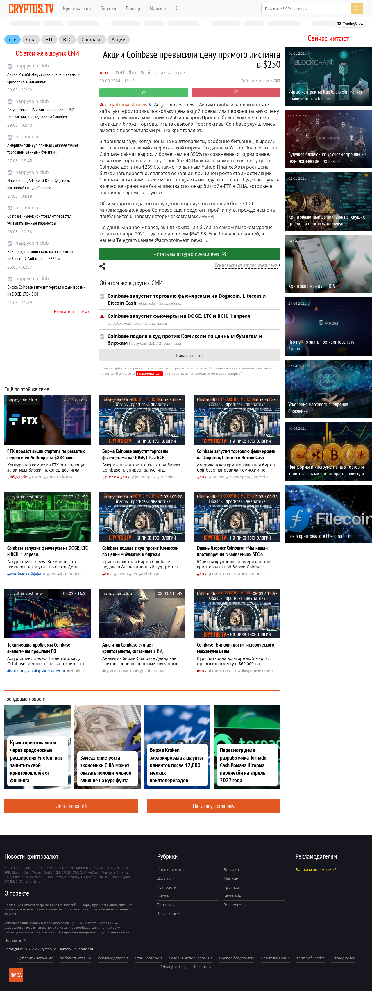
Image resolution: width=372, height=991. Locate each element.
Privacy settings (173, 966)
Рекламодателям (113, 957)
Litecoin (167, 477)
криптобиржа (60, 477)
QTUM (9, 881)
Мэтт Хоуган (21, 670)
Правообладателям (236, 957)
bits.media (26, 136)
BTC (67, 39)
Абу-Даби (19, 477)
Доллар (133, 8)
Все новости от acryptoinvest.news (246, 265)
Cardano (36, 877)
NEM (56, 872)
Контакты (203, 966)
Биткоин (108, 8)
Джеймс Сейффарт (28, 573)
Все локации (168, 913)
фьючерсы (145, 477)
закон (122, 573)
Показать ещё (190, 355)
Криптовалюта (77, 8)
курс (142, 670)
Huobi (49, 877)
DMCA (16, 975)
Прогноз (231, 887)
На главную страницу (213, 805)
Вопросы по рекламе (315, 869)
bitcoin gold (121, 877)
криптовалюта (225, 573)
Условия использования (190, 957)
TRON (70, 867)
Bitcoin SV (20, 877)
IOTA (111, 867)
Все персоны (234, 904)
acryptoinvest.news (126, 104)
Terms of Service (310, 957)
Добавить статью (75, 957)
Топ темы (165, 904)
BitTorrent (23, 881)
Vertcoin (108, 872)
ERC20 (66, 872)
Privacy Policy (343, 957)
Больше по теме (72, 311)
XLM (83, 872)
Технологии (168, 887)
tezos (59, 877)
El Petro (122, 867)
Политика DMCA (275, 957)
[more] (176, 8)
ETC (75, 872)
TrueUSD (103, 877)
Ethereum (24, 867)
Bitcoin (218, 477)
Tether (37, 872)
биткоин (265, 670)
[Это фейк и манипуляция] (236, 92)
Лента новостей (71, 805)
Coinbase (91, 39)
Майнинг (158, 8)
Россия (112, 477)
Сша (31, 39)
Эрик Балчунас (51, 670)
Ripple (59, 867)
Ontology (72, 877)
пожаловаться (149, 373)
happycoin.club (32, 66)
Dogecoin (88, 877)
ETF (49, 39)
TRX (92, 867)
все (12, 39)
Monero (82, 867)
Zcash (101, 867)
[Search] (357, 8)
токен (37, 477)
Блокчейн (232, 896)
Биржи (163, 896)
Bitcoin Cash (21, 872)
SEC (53, 573)
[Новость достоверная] (143, 92)
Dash (47, 872)
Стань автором (148, 957)
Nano (37, 881)
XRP (7, 872)
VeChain (94, 872)
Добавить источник (35, 957)
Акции (119, 39)
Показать (12, 940)
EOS (49, 867)
